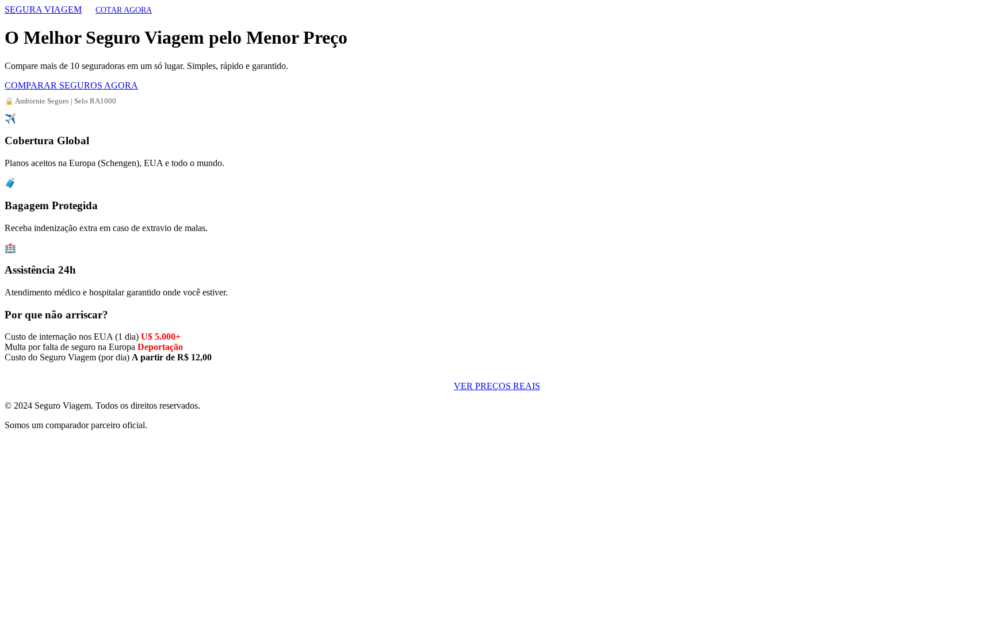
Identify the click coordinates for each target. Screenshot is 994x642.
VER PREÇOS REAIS (497, 386)
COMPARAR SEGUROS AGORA (71, 85)
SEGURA (43, 9)
